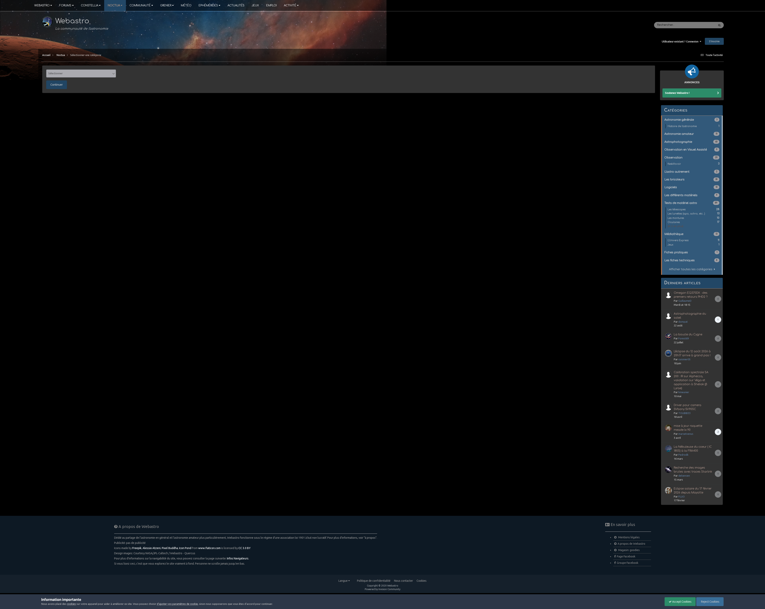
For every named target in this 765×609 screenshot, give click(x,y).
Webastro (42, 5)
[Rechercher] (719, 25)
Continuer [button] (56, 84)
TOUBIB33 (684, 413)
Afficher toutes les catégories (691, 269)
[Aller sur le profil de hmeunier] (668, 374)
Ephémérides (208, 5)
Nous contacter (403, 580)
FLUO (681, 496)
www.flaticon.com (209, 548)
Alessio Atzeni (152, 548)
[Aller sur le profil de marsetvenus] (668, 427)
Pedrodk (683, 454)
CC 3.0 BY (244, 548)
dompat (683, 321)
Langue (343, 580)
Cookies (422, 580)
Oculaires (693, 222)
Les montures (693, 217)
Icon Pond (185, 548)
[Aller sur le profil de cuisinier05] (668, 353)
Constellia (89, 5)
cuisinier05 (684, 359)
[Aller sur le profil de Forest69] (668, 336)
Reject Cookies (709, 601)
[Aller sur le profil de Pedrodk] (668, 448)
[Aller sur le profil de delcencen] (668, 469)
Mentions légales (629, 537)
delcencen (684, 475)
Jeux (255, 5)
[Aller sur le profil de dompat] (668, 315)
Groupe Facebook (627, 562)
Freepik (136, 548)
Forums (65, 5)
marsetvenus (685, 433)
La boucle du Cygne (688, 334)
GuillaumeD (684, 300)
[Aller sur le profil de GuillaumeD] (668, 294)
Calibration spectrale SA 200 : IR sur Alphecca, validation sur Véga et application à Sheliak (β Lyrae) (691, 380)
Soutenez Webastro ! (677, 92)
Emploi (271, 5)
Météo (186, 5)
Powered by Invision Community (382, 589)
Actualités (236, 5)
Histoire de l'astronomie (693, 126)
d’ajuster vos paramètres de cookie (177, 603)
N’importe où (701, 25)
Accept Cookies (681, 601)
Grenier (165, 5)
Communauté (140, 5)
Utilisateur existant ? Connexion (681, 41)
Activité (290, 5)
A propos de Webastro (631, 543)
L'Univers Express (693, 240)
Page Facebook (626, 556)
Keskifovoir (693, 163)
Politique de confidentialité (373, 580)
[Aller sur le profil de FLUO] (668, 490)
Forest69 (683, 338)
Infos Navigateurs (237, 558)
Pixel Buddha (170, 548)
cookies (71, 603)
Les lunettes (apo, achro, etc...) (693, 213)
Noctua (114, 5)
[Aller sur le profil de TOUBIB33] (668, 407)
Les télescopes (693, 209)
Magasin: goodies (629, 550)
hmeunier (683, 392)
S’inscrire (714, 41)
